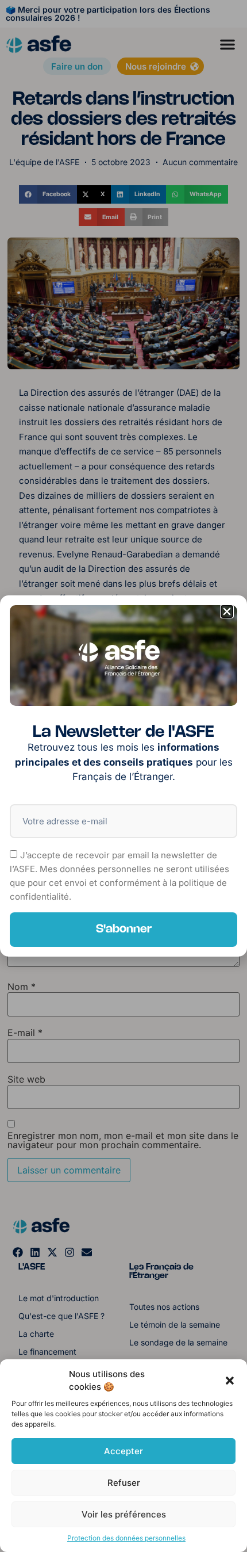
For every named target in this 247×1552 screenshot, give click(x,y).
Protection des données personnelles (126, 1538)
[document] (123, 776)
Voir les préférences (124, 1514)
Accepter (123, 1451)
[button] (230, 1380)
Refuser (123, 1482)
